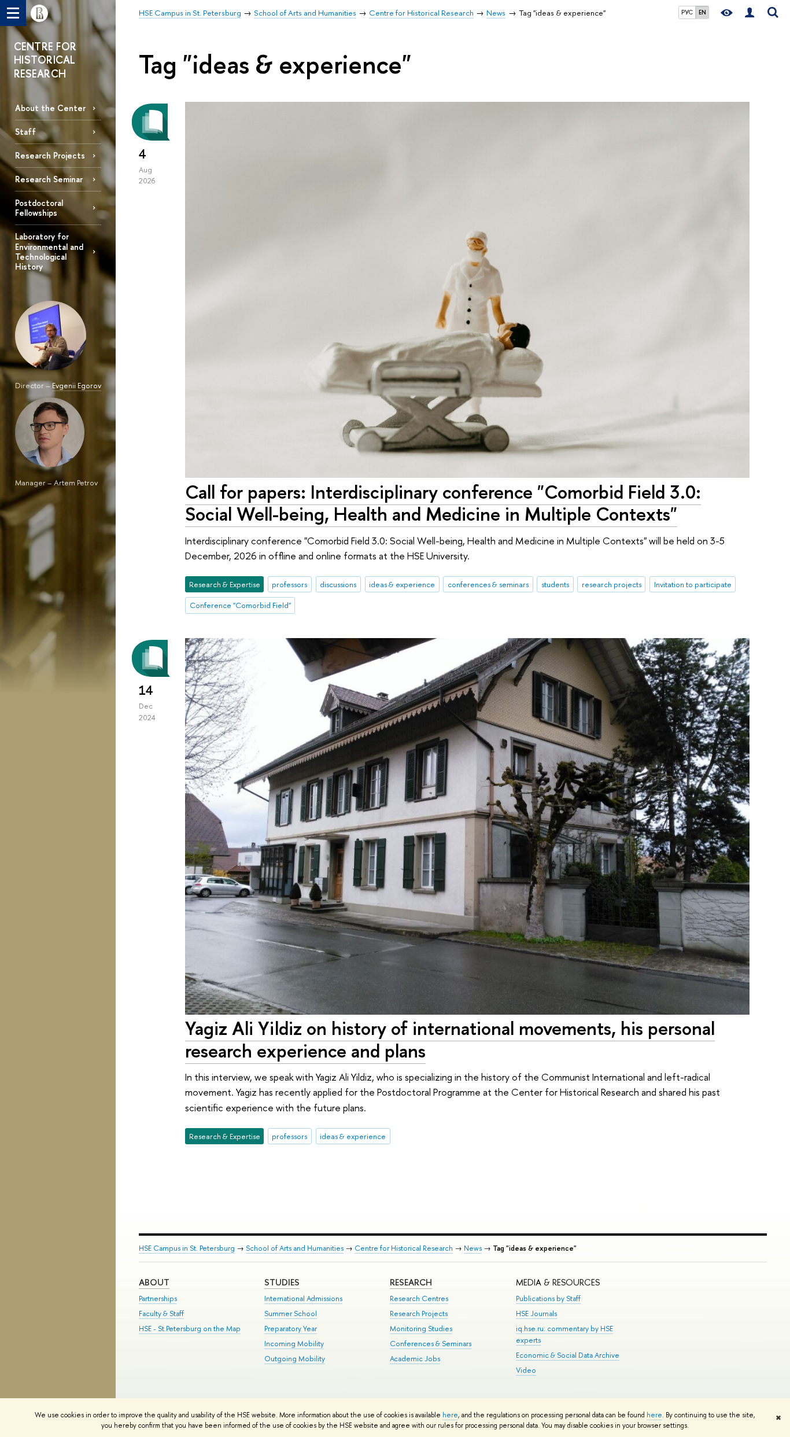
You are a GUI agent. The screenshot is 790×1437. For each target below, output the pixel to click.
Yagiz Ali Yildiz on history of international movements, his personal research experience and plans (450, 1039)
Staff (25, 131)
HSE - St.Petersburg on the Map (190, 1328)
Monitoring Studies (421, 1328)
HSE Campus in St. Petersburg (187, 1248)
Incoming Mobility (294, 1343)
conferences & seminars (488, 584)
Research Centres (419, 1298)
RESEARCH (411, 1282)
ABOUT (154, 1282)
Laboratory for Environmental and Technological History (49, 251)
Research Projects (50, 155)
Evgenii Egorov (76, 385)
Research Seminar (49, 179)
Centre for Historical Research (404, 1248)
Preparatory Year (290, 1328)
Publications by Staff (548, 1298)
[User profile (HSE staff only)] (749, 13)
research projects (611, 584)
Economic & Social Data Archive (567, 1355)
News (473, 1248)
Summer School (290, 1313)
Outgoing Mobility (294, 1359)
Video (526, 1370)
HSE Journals (536, 1313)
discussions (338, 584)
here (450, 1415)
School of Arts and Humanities (295, 1248)
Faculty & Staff (161, 1313)
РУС (687, 12)
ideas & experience (402, 584)
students (555, 584)
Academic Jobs (415, 1359)
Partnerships (158, 1298)
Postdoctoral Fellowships (39, 207)
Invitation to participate (693, 584)
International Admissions (303, 1298)
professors (289, 584)
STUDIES (282, 1282)
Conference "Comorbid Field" (240, 605)
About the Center (50, 107)
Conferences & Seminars (430, 1343)
